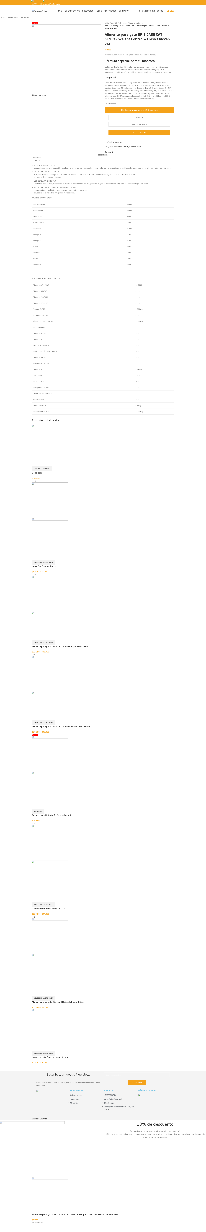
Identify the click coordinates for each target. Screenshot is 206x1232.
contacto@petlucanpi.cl (51, 4)
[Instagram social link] (170, 2)
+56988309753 (36, 4)
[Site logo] (39, 11)
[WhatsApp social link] (173, 2)
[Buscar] (165, 11)
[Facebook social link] (167, 2)
